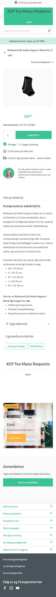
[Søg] (49, 31)
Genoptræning (16, 346)
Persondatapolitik (12, 572)
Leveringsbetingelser (14, 566)
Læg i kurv (34, 134)
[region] (28, 86)
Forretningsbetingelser (15, 559)
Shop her (14, 437)
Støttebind (36, 346)
